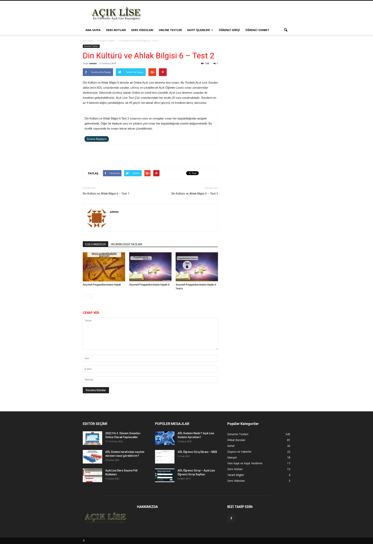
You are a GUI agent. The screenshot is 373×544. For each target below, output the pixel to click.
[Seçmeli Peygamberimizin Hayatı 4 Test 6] (197, 266)
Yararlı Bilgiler (235, 475)
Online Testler (170, 30)
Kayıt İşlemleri (198, 30)
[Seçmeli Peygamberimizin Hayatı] (104, 266)
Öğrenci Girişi (229, 30)
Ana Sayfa (93, 30)
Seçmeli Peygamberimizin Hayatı (102, 284)
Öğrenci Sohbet (257, 30)
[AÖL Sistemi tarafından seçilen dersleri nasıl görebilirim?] (92, 457)
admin (93, 63)
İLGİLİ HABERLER (95, 244)
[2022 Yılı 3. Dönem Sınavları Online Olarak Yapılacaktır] (92, 438)
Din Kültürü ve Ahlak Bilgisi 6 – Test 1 (106, 193)
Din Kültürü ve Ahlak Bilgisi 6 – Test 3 (194, 193)
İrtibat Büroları (236, 440)
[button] (285, 30)
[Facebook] (231, 518)
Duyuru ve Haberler (239, 451)
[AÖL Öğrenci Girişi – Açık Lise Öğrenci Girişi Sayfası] (164, 475)
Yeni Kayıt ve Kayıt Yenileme (244, 463)
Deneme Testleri (91, 46)
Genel (230, 446)
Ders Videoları (142, 30)
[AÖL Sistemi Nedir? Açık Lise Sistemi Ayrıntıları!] (164, 438)
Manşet (232, 457)
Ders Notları (116, 30)
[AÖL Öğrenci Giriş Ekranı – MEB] (164, 457)
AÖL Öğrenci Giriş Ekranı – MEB (197, 451)
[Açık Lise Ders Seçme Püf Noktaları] (92, 475)
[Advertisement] (219, 15)
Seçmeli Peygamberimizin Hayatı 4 (149, 284)
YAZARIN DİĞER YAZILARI (126, 244)
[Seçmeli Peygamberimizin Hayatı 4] (150, 266)
